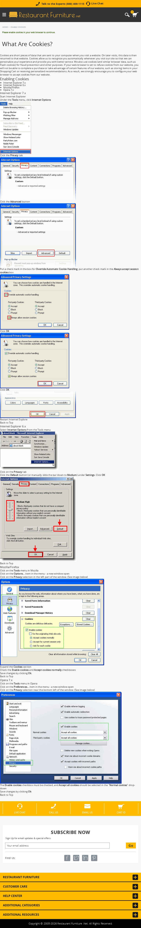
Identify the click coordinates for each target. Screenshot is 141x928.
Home (5, 27)
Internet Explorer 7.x (14, 82)
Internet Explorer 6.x (14, 85)
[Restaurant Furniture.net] (44, 14)
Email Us (87, 812)
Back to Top (6, 422)
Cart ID (121, 812)
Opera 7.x (8, 89)
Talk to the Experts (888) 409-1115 (62, 4)
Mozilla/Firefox (11, 87)
